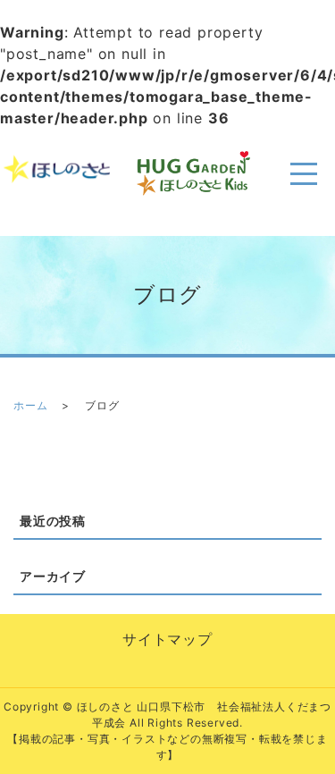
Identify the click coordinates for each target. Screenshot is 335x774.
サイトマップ (167, 639)
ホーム (30, 405)
